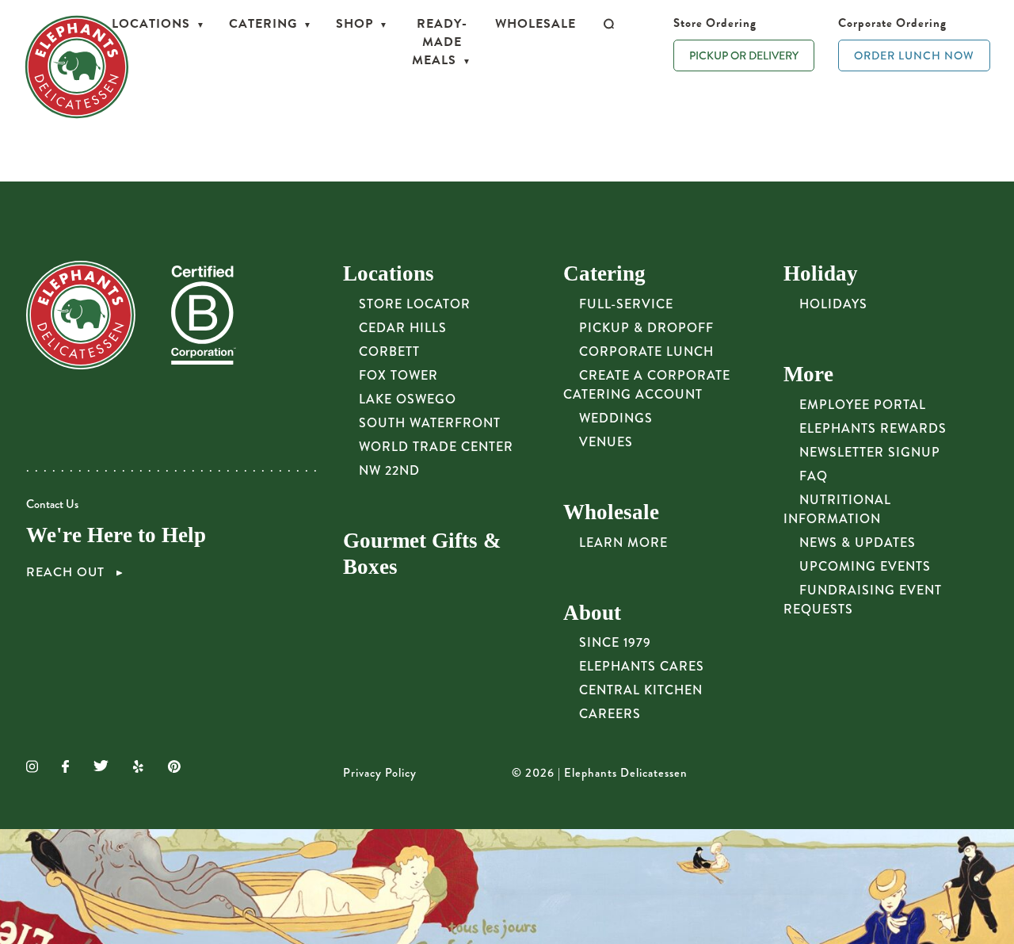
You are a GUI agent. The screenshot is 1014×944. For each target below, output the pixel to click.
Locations (151, 23)
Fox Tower (398, 375)
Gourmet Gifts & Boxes (422, 554)
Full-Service (626, 304)
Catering (263, 23)
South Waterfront (430, 423)
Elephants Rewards (873, 428)
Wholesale (535, 23)
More (808, 374)
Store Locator (415, 304)
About (592, 613)
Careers (610, 714)
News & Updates (857, 542)
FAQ (813, 476)
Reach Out (67, 572)
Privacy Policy (380, 773)
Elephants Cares (641, 666)
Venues (606, 442)
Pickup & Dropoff (646, 328)
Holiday (820, 273)
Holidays (833, 304)
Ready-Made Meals (439, 42)
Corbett (389, 351)
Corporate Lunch (646, 351)
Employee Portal (862, 405)
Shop (354, 23)
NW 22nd (389, 470)
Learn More (623, 542)
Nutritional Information (837, 509)
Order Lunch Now (914, 55)
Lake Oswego (407, 399)
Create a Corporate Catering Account (646, 384)
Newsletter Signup (869, 452)
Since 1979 (615, 642)
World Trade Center (436, 447)
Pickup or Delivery (744, 55)
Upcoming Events (865, 566)
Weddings (616, 418)
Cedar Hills (403, 328)
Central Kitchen (641, 690)
